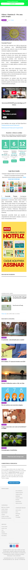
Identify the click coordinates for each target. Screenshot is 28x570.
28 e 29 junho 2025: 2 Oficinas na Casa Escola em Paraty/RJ (20, 297)
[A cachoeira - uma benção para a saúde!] (14, 329)
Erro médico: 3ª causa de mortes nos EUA (13, 361)
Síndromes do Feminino (6, 518)
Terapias (4, 20)
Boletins (3, 532)
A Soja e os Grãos (5, 516)
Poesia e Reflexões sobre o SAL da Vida (12, 383)
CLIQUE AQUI (12, 3)
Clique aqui (3, 313)
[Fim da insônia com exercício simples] (14, 394)
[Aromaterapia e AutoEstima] (14, 439)
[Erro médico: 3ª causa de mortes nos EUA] (14, 351)
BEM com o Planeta (5, 507)
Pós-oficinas (4, 535)
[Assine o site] (14, 246)
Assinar (6, 162)
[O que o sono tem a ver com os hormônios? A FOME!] (14, 416)
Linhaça (3, 514)
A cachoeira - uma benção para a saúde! (12, 339)
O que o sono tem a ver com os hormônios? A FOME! (13, 427)
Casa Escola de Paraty (18, 305)
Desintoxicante (4, 511)
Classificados (4, 533)
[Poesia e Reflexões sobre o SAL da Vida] (14, 373)
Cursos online (4, 526)
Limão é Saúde (4, 509)
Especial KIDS (4, 512)
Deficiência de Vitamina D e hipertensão (12, 127)
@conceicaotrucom (6, 198)
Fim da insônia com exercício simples (12, 405)
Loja (2, 530)
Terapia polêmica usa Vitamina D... (10, 125)
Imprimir (26, 21)
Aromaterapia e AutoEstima (9, 450)
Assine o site (4, 528)
